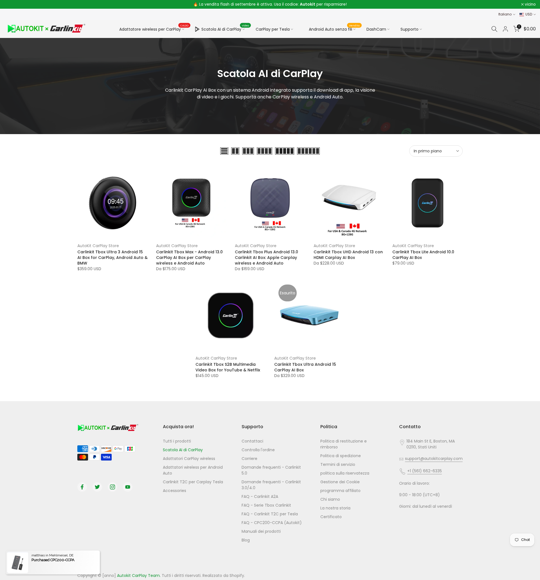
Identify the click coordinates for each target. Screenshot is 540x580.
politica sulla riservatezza (344, 473)
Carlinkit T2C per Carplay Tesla (193, 482)
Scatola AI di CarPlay (225, 28)
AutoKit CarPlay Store (98, 246)
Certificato (331, 517)
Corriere (249, 458)
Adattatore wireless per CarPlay (154, 29)
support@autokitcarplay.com (434, 458)
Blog (246, 540)
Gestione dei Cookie (340, 482)
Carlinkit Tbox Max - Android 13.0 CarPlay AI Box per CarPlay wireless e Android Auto (189, 257)
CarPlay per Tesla (273, 29)
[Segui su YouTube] (127, 487)
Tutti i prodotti (177, 441)
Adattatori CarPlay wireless (189, 458)
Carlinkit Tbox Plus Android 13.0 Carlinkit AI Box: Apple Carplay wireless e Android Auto (266, 257)
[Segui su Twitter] (97, 487)
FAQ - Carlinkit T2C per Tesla (270, 514)
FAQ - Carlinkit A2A (260, 496)
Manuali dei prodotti (261, 531)
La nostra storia (335, 508)
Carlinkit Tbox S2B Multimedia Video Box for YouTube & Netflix (227, 367)
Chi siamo (330, 499)
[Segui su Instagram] (112, 487)
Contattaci (252, 441)
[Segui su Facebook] (82, 487)
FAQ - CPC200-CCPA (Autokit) (272, 522)
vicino (13, 4)
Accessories (174, 490)
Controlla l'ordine (258, 450)
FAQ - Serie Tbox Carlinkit (266, 505)
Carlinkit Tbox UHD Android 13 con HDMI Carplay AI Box (348, 254)
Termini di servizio (337, 464)
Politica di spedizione (340, 456)
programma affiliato (340, 490)
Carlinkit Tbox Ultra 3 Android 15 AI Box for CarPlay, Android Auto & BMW (112, 257)
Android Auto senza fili (334, 28)
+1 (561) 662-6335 (424, 471)
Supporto (409, 29)
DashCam (376, 29)
